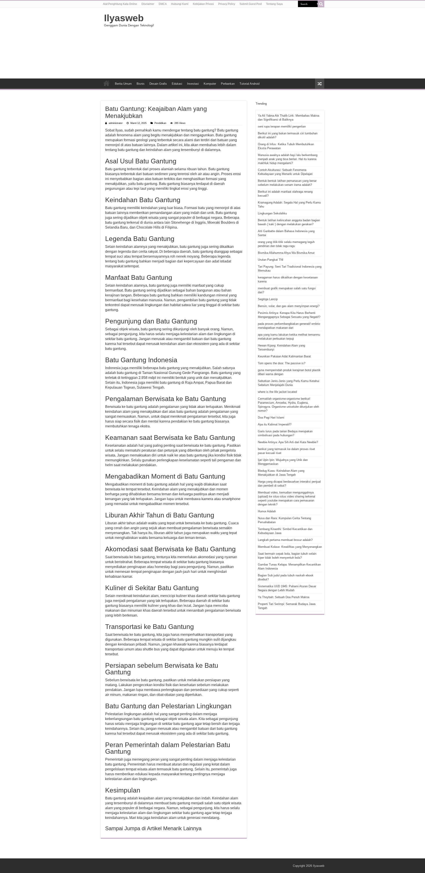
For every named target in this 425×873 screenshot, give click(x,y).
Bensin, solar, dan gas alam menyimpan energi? (288, 306)
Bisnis (141, 83)
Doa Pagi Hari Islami (271, 417)
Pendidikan (160, 123)
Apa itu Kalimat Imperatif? (274, 424)
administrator (116, 123)
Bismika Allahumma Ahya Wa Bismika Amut (286, 252)
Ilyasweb (124, 18)
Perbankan (228, 83)
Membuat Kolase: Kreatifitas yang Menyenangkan (290, 546)
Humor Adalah (267, 511)
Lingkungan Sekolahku (272, 213)
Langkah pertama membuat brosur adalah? (285, 540)
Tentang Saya (274, 4)
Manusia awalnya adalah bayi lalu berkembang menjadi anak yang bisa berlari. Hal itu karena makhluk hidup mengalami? (287, 159)
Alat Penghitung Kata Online (120, 4)
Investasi (193, 83)
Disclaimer (147, 4)
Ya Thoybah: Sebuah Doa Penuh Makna (283, 597)
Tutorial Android (249, 83)
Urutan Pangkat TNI (270, 259)
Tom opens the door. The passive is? (281, 363)
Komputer (210, 83)
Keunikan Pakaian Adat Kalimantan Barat (284, 356)
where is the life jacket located (277, 391)
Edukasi (177, 83)
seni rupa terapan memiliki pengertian (282, 126)
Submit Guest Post (251, 4)
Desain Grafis (158, 83)
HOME (106, 83)
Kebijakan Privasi (203, 4)
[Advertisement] (240, 43)
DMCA (163, 4)
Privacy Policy (226, 4)
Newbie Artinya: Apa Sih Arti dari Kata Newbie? (288, 442)
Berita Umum (123, 83)
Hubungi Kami (179, 4)
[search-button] (321, 4)
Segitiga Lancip (268, 299)
